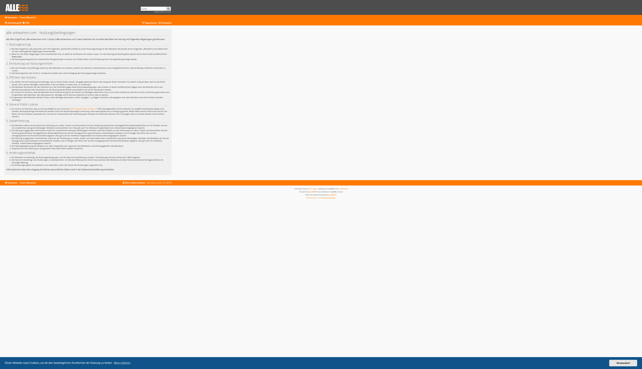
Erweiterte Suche (162, 12)
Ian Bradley (343, 189)
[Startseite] (18, 7)
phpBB (311, 192)
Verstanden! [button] (623, 363)
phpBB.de (333, 195)
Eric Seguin (313, 189)
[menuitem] (25, 23)
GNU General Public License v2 (83, 108)
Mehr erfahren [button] (122, 362)
